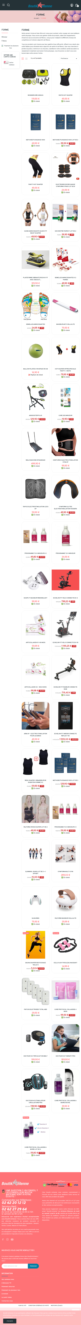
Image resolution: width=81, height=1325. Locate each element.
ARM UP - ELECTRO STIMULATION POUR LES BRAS (35, 735)
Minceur (4, 37)
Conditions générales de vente (38, 1305)
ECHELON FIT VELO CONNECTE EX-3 (65, 598)
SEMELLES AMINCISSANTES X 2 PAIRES (65, 279)
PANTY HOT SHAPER (35, 184)
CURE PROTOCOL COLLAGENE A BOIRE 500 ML (65, 1102)
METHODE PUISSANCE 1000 (35, 140)
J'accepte (10, 1321)
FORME (5, 30)
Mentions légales (56, 1305)
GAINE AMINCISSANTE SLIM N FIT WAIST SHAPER (35, 232)
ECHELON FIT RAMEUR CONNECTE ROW (65, 688)
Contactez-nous (7, 1301)
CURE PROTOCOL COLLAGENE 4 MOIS (65, 1010)
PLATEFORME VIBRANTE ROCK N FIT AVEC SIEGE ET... (35, 279)
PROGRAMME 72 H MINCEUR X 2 (36, 553)
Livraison (5, 1294)
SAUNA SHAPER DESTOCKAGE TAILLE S (35, 964)
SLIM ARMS (35, 918)
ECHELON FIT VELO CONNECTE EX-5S (65, 642)
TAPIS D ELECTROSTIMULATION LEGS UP (35, 508)
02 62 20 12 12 (14, 1203)
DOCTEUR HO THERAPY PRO (65, 1056)
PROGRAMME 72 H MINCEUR (65, 553)
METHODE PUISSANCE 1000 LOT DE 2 (65, 140)
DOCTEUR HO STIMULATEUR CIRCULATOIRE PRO (35, 1102)
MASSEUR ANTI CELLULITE (65, 324)
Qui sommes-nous (8, 1279)
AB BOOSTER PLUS (35, 415)
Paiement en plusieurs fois (11, 1290)
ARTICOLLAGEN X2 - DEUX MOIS (35, 687)
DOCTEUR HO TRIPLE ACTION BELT (35, 1056)
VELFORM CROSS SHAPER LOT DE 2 (35, 827)
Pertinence (69, 58)
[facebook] (3, 1239)
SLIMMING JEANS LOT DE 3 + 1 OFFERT (35, 873)
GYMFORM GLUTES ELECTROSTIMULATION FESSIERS (65, 508)
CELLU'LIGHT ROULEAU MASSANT (65, 963)
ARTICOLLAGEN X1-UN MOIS (35, 642)
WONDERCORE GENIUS (35, 95)
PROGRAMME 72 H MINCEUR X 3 (65, 827)
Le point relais (7, 1297)
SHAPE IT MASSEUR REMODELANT (35, 598)
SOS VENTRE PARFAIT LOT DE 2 (65, 231)
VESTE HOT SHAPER (65, 95)
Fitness (4, 41)
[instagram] (7, 1239)
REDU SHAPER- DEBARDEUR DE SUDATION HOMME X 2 (35, 781)
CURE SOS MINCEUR (65, 415)
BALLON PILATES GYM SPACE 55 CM (35, 369)
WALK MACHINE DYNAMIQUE (35, 460)
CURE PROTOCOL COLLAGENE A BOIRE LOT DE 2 (36, 1148)
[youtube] (12, 1239)
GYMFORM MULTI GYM (65, 871)
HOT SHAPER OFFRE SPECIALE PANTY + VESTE (65, 370)
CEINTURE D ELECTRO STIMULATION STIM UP (65, 461)
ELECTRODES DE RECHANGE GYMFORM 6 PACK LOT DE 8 (65, 185)
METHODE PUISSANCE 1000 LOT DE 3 (65, 780)
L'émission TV (6, 1283)
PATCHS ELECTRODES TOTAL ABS (35, 1009)
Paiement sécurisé (8, 1287)
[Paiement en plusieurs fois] (11, 47)
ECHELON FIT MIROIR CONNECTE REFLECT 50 (65, 735)
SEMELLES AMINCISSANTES (35, 324)
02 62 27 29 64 (14, 1209)
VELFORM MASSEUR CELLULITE (65, 918)
